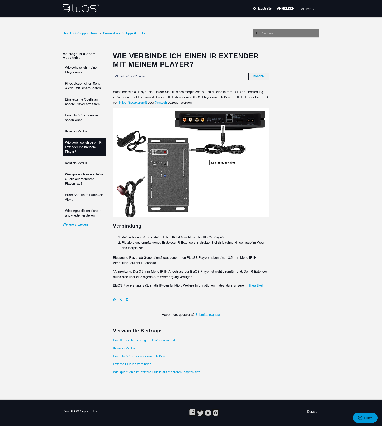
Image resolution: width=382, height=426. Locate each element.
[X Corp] (122, 299)
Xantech (161, 102)
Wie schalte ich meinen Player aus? (81, 69)
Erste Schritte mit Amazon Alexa (84, 197)
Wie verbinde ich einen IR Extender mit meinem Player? (83, 147)
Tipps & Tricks (135, 33)
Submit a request (207, 314)
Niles (122, 102)
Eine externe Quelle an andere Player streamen (82, 101)
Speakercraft (137, 102)
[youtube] (208, 415)
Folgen (258, 76)
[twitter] (201, 415)
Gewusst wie (111, 33)
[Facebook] (115, 299)
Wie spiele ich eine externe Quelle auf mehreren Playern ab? (84, 179)
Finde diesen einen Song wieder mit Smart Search (83, 85)
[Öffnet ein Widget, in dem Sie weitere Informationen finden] (365, 418)
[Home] (81, 8)
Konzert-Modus (76, 131)
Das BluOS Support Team (80, 33)
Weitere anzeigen (75, 224)
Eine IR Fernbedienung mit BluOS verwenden (145, 340)
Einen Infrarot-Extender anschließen (81, 117)
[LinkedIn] (128, 299)
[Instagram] (215, 415)
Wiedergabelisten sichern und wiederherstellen (83, 212)
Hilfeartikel (255, 285)
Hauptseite (264, 8)
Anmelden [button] (285, 8)
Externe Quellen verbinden (132, 363)
